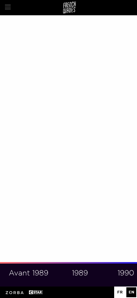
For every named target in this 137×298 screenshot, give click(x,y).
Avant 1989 (28, 273)
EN (131, 292)
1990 (126, 273)
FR (120, 292)
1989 (80, 273)
